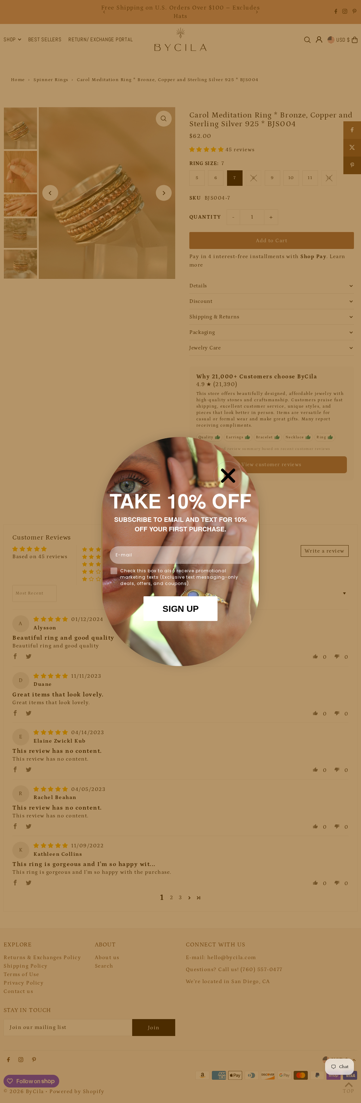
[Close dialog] (228, 476)
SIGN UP (181, 609)
